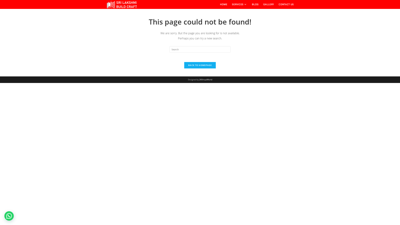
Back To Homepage (200, 65)
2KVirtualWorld (205, 79)
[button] (9, 216)
